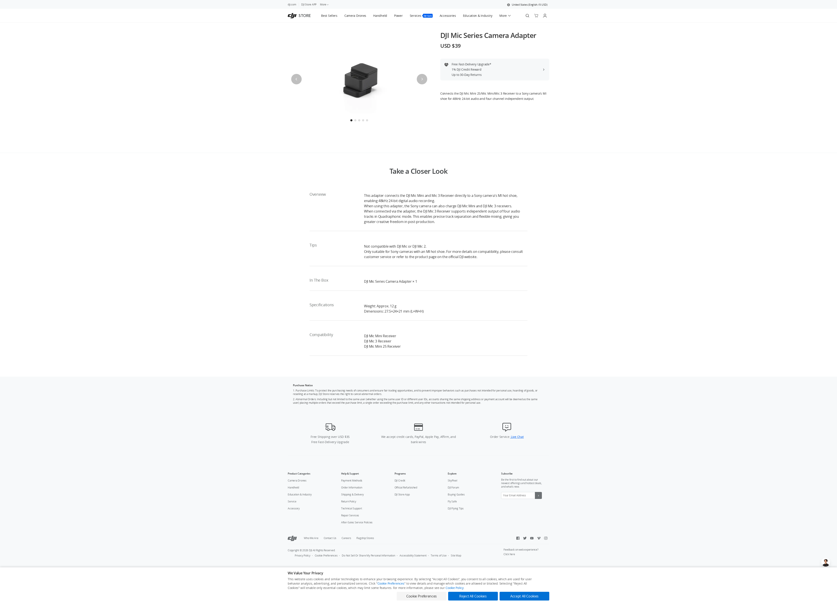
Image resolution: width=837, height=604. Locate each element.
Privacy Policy (302, 555)
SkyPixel (452, 480)
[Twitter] (524, 538)
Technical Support (351, 508)
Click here (509, 554)
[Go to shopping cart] (536, 15)
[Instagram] (545, 538)
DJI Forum (453, 487)
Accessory (294, 508)
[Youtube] (531, 538)
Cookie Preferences (326, 555)
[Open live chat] (825, 562)
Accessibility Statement (413, 555)
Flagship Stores (365, 538)
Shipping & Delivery (352, 494)
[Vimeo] (538, 538)
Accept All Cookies (524, 596)
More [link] (323, 4)
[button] (527, 4)
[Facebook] (517, 538)
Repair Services (350, 515)
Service (292, 501)
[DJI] (292, 538)
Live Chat (517, 437)
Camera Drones (297, 480)
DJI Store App (402, 494)
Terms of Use (438, 555)
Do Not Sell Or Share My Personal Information (368, 555)
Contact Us (330, 538)
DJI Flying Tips (455, 508)
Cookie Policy (454, 588)
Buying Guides (456, 494)
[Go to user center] (545, 15)
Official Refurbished (406, 487)
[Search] (527, 15)
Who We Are (311, 538)
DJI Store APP (308, 4)
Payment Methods (351, 480)
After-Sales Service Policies (357, 522)
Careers (346, 538)
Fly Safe (452, 501)
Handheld (293, 487)
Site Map (456, 555)
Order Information (351, 487)
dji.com (292, 4)
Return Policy (348, 501)
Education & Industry (300, 494)
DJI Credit (400, 480)
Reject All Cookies (473, 596)
